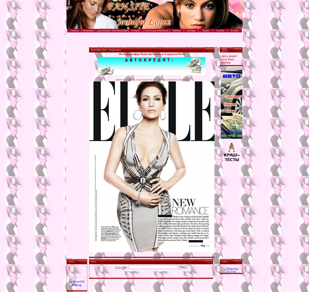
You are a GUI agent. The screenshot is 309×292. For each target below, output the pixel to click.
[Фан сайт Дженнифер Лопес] (154, 27)
